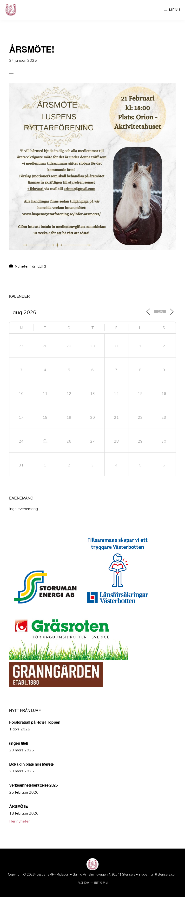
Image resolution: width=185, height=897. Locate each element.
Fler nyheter (19, 821)
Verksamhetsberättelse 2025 (33, 785)
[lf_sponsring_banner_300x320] (117, 607)
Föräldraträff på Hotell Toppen (34, 722)
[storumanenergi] (45, 607)
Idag (160, 311)
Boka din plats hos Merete (31, 764)
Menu (174, 9)
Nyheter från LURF (31, 266)
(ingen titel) (18, 743)
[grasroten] (68, 658)
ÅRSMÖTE (18, 806)
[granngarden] (56, 685)
